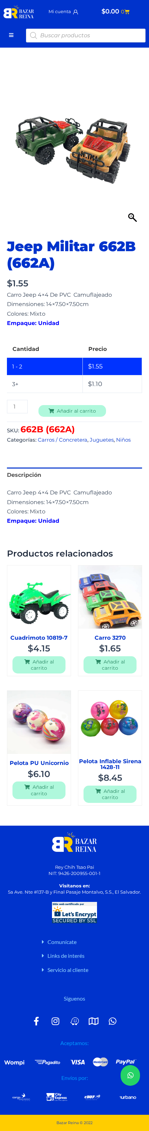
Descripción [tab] (24, 474)
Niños (123, 440)
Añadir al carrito (76, 411)
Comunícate (62, 941)
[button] (92, 942)
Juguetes (102, 440)
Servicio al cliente (67, 969)
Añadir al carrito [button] (42, 665)
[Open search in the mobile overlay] (86, 35)
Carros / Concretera (62, 440)
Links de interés (66, 955)
